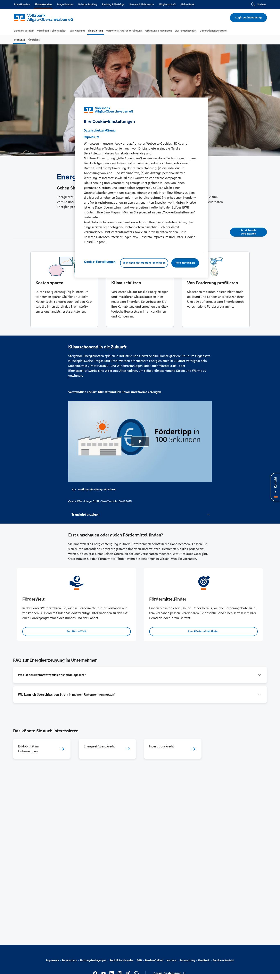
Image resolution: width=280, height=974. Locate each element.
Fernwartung (187, 960)
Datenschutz (69, 960)
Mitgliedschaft (167, 4)
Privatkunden (22, 4)
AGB (139, 960)
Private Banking (87, 4)
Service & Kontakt (223, 960)
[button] (140, 514)
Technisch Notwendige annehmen (144, 262)
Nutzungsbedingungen (93, 960)
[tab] (24, 31)
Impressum (52, 960)
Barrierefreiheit (154, 960)
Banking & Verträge (113, 4)
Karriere (171, 960)
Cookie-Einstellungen (99, 262)
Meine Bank (187, 4)
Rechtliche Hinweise (121, 960)
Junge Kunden (65, 4)
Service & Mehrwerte (141, 4)
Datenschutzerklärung (100, 130)
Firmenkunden (43, 4)
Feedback (204, 960)
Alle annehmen (185, 262)
